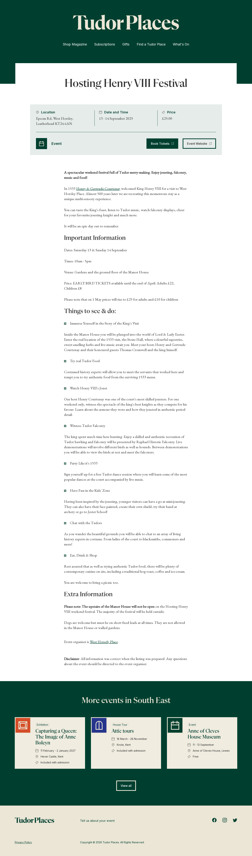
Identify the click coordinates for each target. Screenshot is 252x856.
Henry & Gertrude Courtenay (98, 188)
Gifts (125, 44)
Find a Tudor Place (151, 44)
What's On (181, 44)
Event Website (197, 143)
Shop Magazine (75, 44)
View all (126, 786)
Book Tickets (160, 143)
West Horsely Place (104, 641)
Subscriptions (104, 44)
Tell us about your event (97, 820)
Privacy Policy (23, 842)
